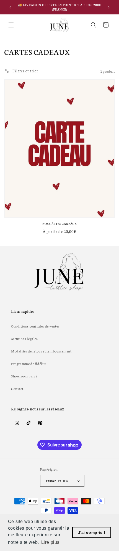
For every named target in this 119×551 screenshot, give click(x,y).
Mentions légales (24, 338)
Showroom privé (24, 376)
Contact (17, 388)
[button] (11, 25)
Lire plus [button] (50, 542)
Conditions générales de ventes (35, 326)
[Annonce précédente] (10, 7)
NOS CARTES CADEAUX (59, 224)
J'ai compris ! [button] (91, 532)
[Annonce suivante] (109, 7)
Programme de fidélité (28, 363)
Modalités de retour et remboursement (41, 351)
